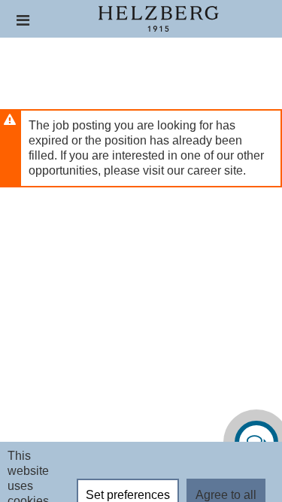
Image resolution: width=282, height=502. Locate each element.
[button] (23, 20)
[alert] (141, 148)
